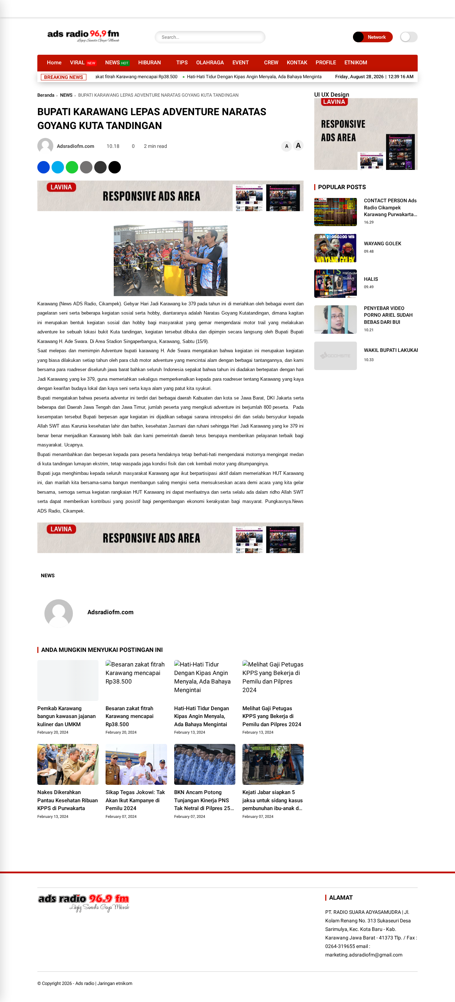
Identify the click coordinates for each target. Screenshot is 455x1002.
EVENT (240, 62)
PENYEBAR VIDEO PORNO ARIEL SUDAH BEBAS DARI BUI (388, 315)
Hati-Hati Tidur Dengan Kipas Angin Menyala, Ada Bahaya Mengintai (232, 76)
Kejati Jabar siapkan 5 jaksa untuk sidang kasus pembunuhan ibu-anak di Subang (272, 801)
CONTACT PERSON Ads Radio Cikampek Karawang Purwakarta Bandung (390, 208)
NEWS (116, 62)
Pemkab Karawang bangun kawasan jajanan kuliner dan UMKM (66, 716)
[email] (100, 167)
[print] (86, 167)
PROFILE (326, 62)
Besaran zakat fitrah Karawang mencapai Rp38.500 (103, 76)
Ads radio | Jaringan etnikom (103, 983)
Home (54, 62)
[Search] (258, 37)
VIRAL (82, 62)
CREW (271, 62)
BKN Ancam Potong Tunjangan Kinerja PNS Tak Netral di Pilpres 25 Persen (202, 801)
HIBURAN (149, 62)
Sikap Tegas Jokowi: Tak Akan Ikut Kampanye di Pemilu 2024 (135, 800)
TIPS (182, 62)
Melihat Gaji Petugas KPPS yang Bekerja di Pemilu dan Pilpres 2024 (271, 716)
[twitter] (58, 167)
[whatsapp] (72, 167)
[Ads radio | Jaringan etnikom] (83, 45)
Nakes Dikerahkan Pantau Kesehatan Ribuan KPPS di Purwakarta (67, 800)
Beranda (45, 95)
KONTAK (297, 62)
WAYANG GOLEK (382, 243)
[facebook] (43, 167)
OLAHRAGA (210, 62)
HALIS (371, 279)
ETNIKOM (355, 62)
